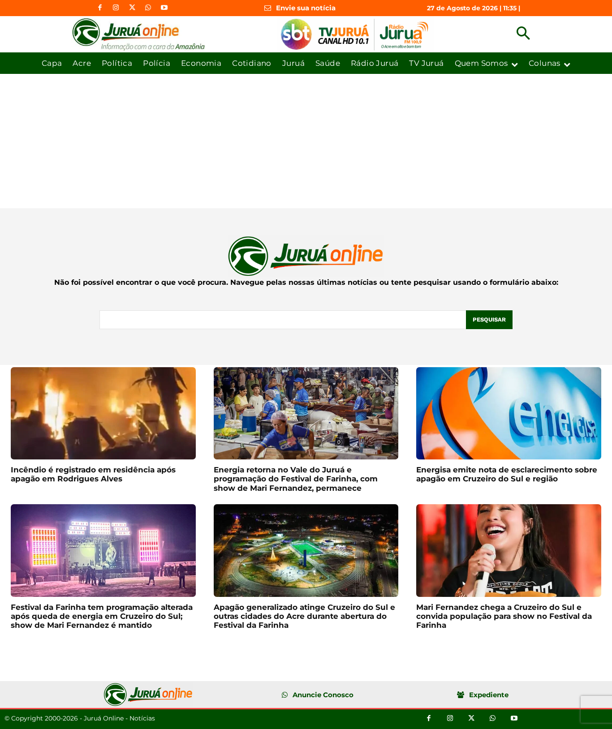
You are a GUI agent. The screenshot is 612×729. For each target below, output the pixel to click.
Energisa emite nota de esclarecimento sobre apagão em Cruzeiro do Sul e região (506, 474)
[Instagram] (116, 8)
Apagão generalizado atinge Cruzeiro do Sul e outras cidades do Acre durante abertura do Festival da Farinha (304, 616)
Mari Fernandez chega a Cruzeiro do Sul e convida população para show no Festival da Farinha (504, 616)
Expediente (489, 694)
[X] (132, 8)
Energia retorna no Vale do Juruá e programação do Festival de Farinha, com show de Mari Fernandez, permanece (296, 479)
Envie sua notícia (306, 8)
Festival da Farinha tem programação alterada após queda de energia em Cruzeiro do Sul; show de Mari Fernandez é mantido (102, 616)
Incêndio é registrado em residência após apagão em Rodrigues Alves (93, 474)
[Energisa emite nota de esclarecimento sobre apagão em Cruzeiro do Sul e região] (508, 413)
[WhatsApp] (148, 8)
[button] (523, 34)
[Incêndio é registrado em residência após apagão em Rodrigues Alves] (103, 413)
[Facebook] (100, 8)
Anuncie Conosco (323, 694)
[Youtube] (164, 8)
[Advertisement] (306, 141)
